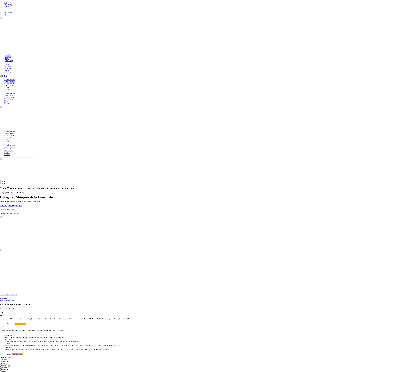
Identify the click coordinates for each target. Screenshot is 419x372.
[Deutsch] (3, 76)
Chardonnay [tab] (4, 361)
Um (5, 3)
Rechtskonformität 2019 (8, 295)
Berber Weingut (9, 82)
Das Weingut (8, 5)
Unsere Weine (9, 84)
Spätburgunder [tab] (5, 359)
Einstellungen (9, 324)
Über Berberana (9, 80)
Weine (6, 7)
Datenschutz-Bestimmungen (9, 213)
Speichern (8, 354)
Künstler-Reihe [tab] (5, 357)
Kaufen (6, 87)
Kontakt (7, 53)
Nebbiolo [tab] (3, 363)
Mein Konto (8, 86)
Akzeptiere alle (20, 324)
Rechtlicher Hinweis (7, 210)
